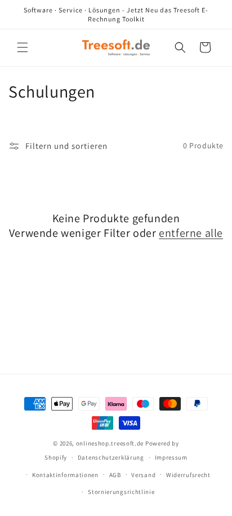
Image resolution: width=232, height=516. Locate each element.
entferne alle (191, 233)
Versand (143, 475)
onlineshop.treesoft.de (110, 443)
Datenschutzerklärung (111, 457)
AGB (115, 475)
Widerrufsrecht (188, 475)
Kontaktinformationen (65, 475)
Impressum (171, 457)
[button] (22, 47)
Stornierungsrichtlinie (121, 492)
